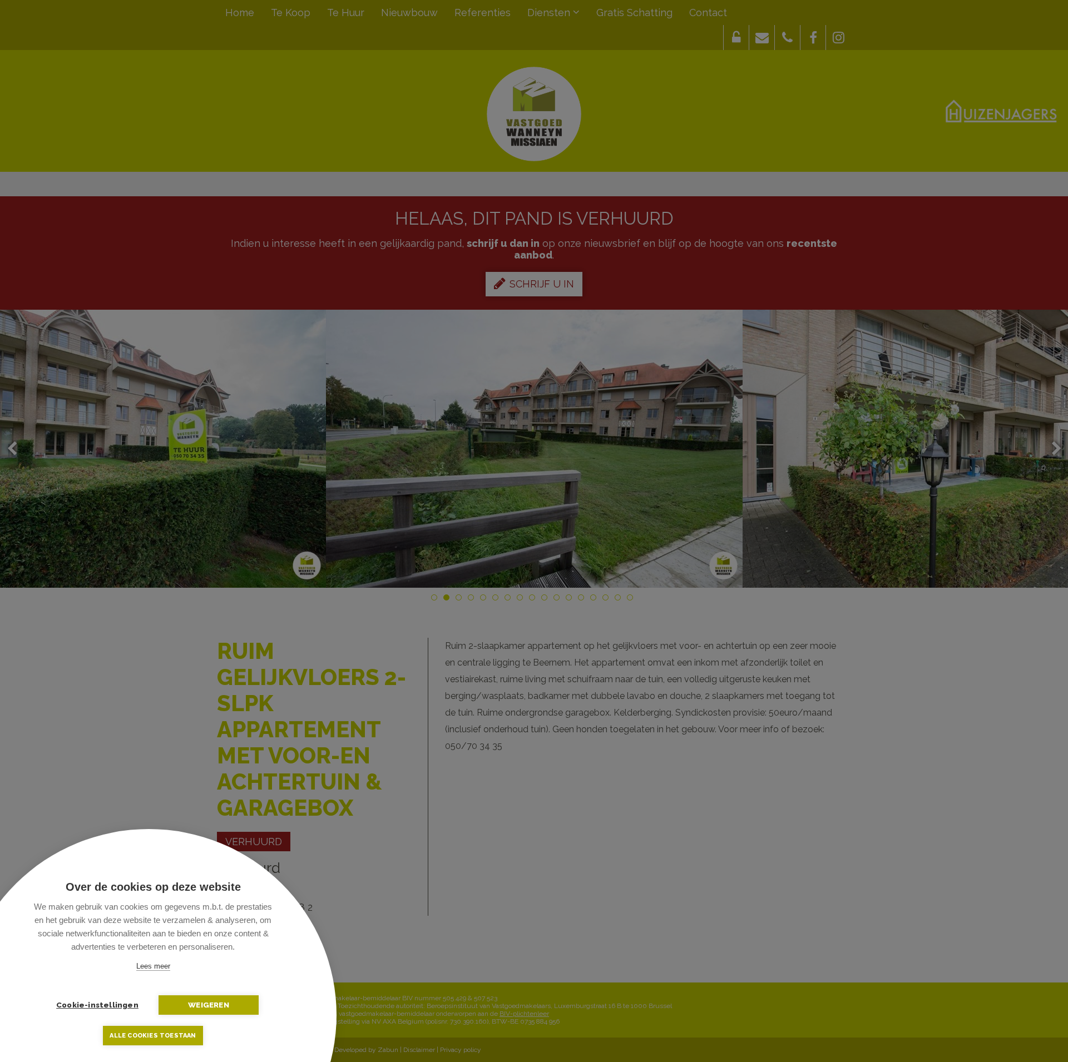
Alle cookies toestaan (153, 1035)
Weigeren (208, 1004)
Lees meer (153, 966)
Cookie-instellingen (97, 1004)
